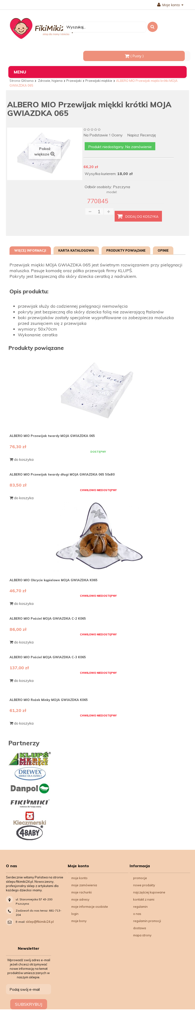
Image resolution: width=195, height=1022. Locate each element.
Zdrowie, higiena (50, 81)
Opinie (163, 250)
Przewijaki (74, 81)
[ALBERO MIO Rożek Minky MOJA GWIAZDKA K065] (98, 689)
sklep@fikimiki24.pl (40, 921)
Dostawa (139, 928)
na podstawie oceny (103, 135)
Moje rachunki (81, 892)
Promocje (140, 878)
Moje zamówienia (84, 885)
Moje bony (79, 921)
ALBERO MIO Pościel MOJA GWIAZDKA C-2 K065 (48, 618)
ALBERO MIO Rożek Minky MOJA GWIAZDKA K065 (49, 700)
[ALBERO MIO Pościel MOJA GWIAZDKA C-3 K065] (98, 646)
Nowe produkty (144, 885)
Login (74, 914)
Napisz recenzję (141, 135)
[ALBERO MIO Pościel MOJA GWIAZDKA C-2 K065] (98, 608)
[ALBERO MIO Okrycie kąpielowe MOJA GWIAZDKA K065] (98, 535)
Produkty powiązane (126, 250)
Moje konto (79, 878)
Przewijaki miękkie (98, 81)
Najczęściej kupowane (149, 892)
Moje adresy (80, 899)
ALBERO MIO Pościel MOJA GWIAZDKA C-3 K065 (48, 657)
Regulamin (140, 906)
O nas (137, 914)
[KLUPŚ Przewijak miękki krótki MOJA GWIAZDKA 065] (98, 391)
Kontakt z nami (143, 899)
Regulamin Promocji (147, 921)
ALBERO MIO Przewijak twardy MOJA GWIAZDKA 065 (52, 436)
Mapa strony (142, 935)
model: (112, 192)
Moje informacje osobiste (89, 906)
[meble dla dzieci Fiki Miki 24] (44, 28)
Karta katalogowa (76, 250)
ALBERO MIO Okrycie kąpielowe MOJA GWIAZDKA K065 (54, 580)
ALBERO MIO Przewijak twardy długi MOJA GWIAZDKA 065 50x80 (62, 474)
